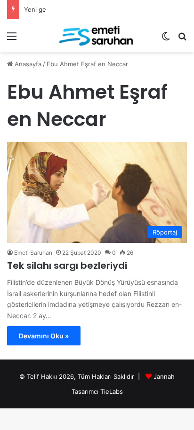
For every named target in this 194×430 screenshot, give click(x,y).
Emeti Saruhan (33, 252)
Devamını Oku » (44, 336)
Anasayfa (27, 64)
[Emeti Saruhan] (97, 36)
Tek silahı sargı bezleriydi (67, 265)
